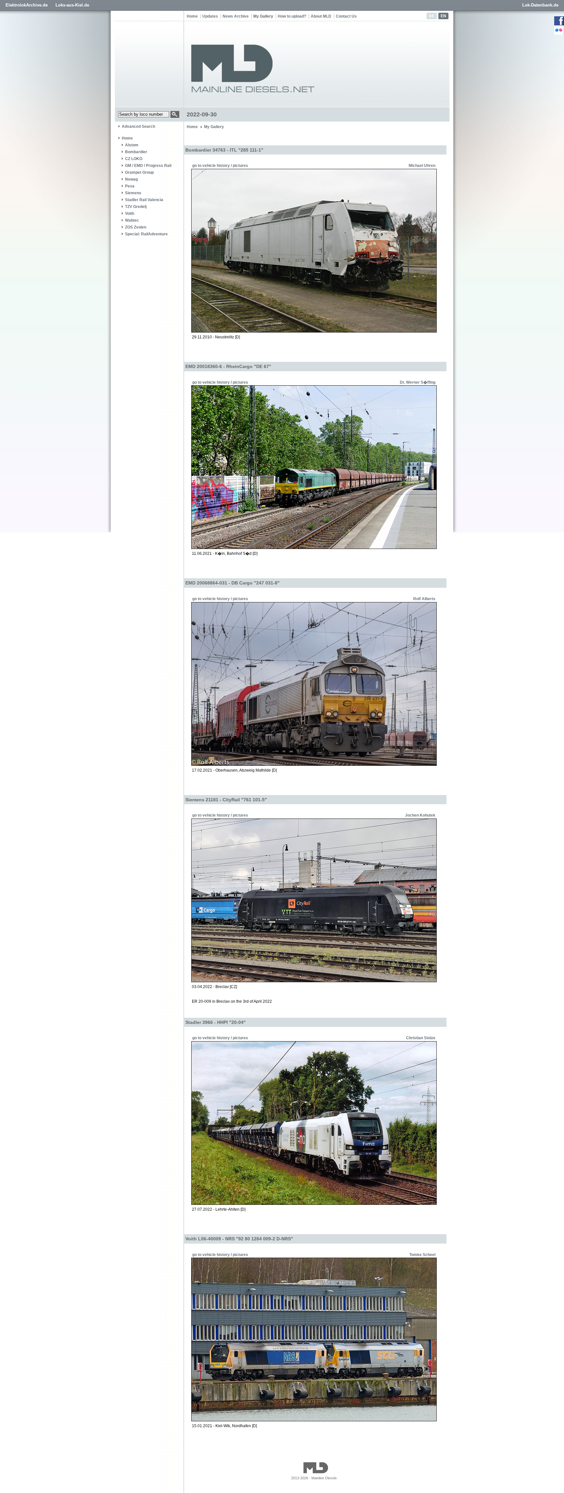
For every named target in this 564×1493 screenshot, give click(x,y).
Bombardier (136, 152)
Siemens (133, 193)
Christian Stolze (420, 1038)
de (431, 16)
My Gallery (263, 16)
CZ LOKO (133, 158)
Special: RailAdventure (146, 234)
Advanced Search (138, 126)
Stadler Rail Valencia (144, 200)
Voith (129, 213)
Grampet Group (139, 172)
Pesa (129, 186)
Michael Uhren (422, 165)
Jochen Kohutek (420, 815)
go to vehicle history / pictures (220, 165)
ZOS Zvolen (135, 227)
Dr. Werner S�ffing (417, 382)
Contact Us (346, 16)
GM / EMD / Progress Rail (148, 165)
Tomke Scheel (422, 1254)
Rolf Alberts (424, 599)
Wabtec (132, 220)
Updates (210, 16)
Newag (131, 179)
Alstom (131, 145)
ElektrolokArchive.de (27, 5)
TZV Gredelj (136, 206)
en (443, 16)
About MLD (321, 16)
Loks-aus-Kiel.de (72, 5)
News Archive (236, 16)
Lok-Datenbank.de (540, 5)
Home (192, 16)
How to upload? (292, 16)
